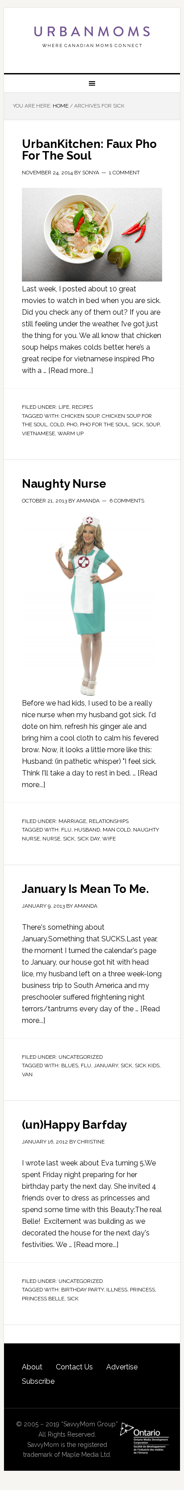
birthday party (82, 1289)
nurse (51, 839)
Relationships (109, 821)
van (27, 1074)
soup (152, 424)
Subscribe (38, 1381)
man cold (116, 830)
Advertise (122, 1367)
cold (57, 424)
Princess (142, 1289)
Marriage (72, 821)
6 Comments (126, 501)
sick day (88, 839)
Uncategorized (81, 1057)
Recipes (82, 407)
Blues (69, 1065)
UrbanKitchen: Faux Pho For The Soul (89, 149)
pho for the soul (104, 424)
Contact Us (74, 1367)
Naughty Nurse (64, 483)
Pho (72, 424)
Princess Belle (43, 1298)
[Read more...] (70, 370)
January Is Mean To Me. (85, 889)
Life (64, 407)
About (32, 1367)
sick (137, 424)
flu (66, 830)
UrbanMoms (92, 37)
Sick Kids (147, 1065)
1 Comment (124, 172)
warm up (71, 433)
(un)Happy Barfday (74, 1124)
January (106, 1065)
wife (109, 839)
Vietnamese (38, 433)
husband (87, 830)
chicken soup (80, 416)
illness (116, 1289)
